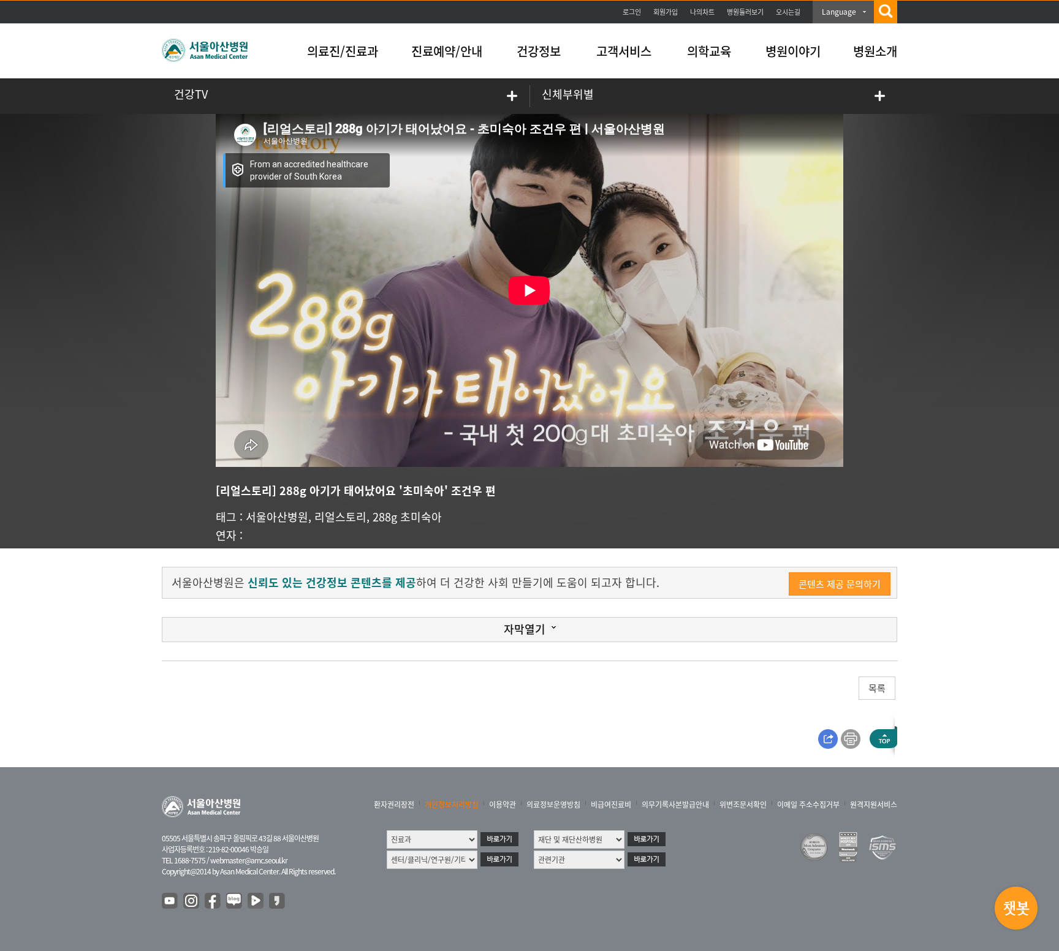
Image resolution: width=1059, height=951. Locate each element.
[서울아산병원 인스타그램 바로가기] (191, 901)
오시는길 (788, 12)
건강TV (191, 94)
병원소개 (875, 51)
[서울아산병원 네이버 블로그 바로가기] (234, 901)
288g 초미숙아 (407, 517)
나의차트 (702, 12)
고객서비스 (623, 51)
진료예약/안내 (446, 51)
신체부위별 (568, 94)
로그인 (632, 12)
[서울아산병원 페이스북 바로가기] (213, 901)
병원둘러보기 (745, 12)
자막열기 (524, 629)
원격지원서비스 (873, 804)
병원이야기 (793, 51)
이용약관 (502, 804)
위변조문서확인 (743, 804)
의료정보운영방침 (553, 804)
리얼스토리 (340, 517)
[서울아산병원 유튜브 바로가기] (170, 901)
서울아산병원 (277, 517)
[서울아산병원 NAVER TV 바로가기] (256, 901)
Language (839, 11)
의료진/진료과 (342, 51)
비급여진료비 (611, 804)
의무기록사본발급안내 (675, 804)
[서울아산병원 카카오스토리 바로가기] (277, 901)
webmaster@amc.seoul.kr (248, 860)
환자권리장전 (394, 804)
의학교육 (709, 51)
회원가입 (665, 12)
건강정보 (539, 51)
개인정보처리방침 (452, 804)
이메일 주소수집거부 (808, 804)
